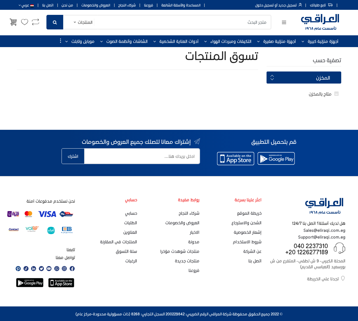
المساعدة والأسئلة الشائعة (181, 5)
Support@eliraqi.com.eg (321, 236)
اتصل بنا (47, 5)
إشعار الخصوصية (248, 232)
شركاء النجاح (127, 5)
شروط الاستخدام (247, 241)
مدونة (193, 241)
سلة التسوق (126, 251)
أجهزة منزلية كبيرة (323, 41)
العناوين (130, 232)
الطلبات (130, 222)
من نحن (67, 5)
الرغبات (131, 260)
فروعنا (148, 5)
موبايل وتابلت (83, 41)
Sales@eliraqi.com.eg (324, 230)
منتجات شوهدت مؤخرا (179, 251)
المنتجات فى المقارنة (118, 241)
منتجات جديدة (187, 260)
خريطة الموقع (249, 213)
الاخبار (194, 232)
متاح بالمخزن (320, 93)
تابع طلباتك (318, 5)
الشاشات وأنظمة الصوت (127, 41)
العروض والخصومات (95, 5)
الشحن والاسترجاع (247, 222)
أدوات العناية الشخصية (179, 41)
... (59, 40)
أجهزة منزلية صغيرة (279, 41)
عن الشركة (252, 251)
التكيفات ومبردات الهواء (230, 41)
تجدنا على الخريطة (323, 278)
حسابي (131, 213)
